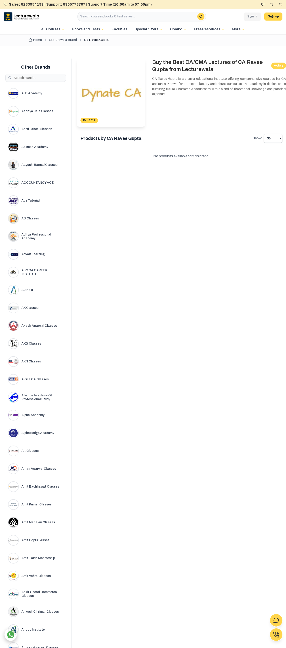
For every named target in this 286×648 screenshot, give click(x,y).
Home (37, 40)
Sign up (273, 16)
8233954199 (32, 4)
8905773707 (74, 4)
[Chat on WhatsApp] (10, 635)
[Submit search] (200, 16)
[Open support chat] (276, 620)
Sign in (252, 16)
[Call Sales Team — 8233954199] (276, 634)
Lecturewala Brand (63, 40)
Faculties (119, 29)
